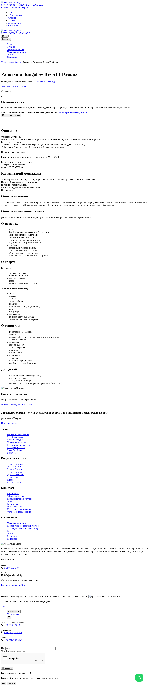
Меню (4, 36)
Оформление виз (15, 49)
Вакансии (12, 536)
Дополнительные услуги (19, 499)
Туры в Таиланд (15, 469)
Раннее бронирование (18, 434)
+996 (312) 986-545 (13, 640)
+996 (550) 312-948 (13, 632)
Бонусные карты (15, 506)
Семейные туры (15, 437)
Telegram (24, 7)
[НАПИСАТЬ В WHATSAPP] (139, 678)
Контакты (13, 25)
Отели (18, 62)
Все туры (11, 452)
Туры (10, 12)
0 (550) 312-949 (11, 567)
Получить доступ (10, 423)
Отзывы (11, 54)
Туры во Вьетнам (15, 474)
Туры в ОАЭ (13, 477)
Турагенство (7, 62)
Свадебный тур (14, 450)
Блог (9, 531)
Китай (10, 479)
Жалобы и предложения (19, 512)
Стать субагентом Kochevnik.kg (22, 528)
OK (3, 683)
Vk (25, 585)
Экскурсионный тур (17, 447)
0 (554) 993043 (23, 5)
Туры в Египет (18, 86)
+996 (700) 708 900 (13, 625)
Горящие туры (17, 15)
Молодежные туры (16, 442)
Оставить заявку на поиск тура (16, 404)
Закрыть (6, 39)
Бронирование (14, 504)
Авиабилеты (14, 23)
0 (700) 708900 (8, 5)
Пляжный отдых (15, 439)
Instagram (15, 7)
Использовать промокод (19, 509)
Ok (21, 585)
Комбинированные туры (19, 445)
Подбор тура (37, 5)
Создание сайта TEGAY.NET (11, 606)
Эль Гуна (5, 86)
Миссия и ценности (17, 52)
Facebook (5, 7)
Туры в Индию (14, 472)
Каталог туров (14, 482)
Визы (12, 20)
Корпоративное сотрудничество (23, 526)
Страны (12, 18)
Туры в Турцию (15, 464)
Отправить (7, 668)
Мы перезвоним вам (11, 115)
